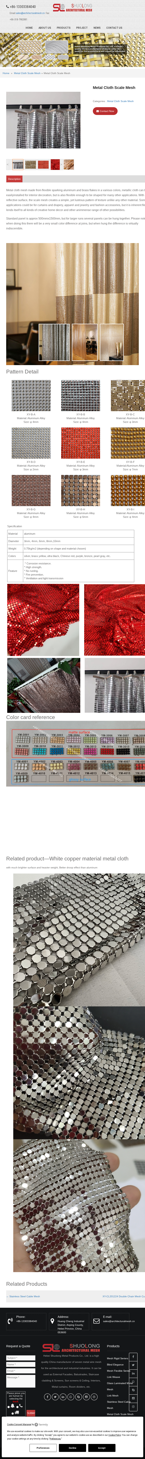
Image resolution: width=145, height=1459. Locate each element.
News (97, 27)
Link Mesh (112, 1395)
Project (82, 27)
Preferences (43, 1448)
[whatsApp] (70, 1396)
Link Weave (113, 1377)
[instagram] (94, 1396)
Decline (72, 1448)
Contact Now (107, 111)
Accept (102, 1448)
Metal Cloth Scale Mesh (27, 73)
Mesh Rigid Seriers (117, 1358)
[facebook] (47, 1396)
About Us (45, 27)
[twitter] (55, 1396)
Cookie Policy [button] (114, 1435)
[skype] (78, 1396)
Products (63, 27)
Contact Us (114, 27)
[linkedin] (63, 1396)
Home (29, 27)
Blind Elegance (115, 1364)
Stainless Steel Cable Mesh (23, 1296)
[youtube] (86, 1396)
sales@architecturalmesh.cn (30, 13)
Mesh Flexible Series (118, 1370)
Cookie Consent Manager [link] (19, 1424)
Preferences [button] (55, 1439)
